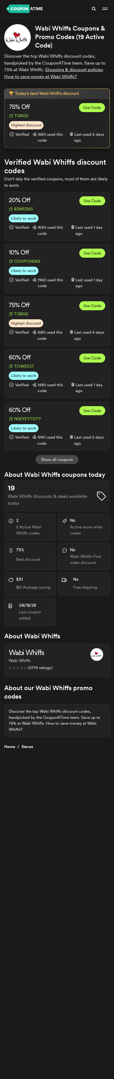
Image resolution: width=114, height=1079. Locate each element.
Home (9, 746)
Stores (27, 746)
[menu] (105, 8)
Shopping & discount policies (74, 69)
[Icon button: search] (94, 8)
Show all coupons (57, 459)
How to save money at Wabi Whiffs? (40, 76)
